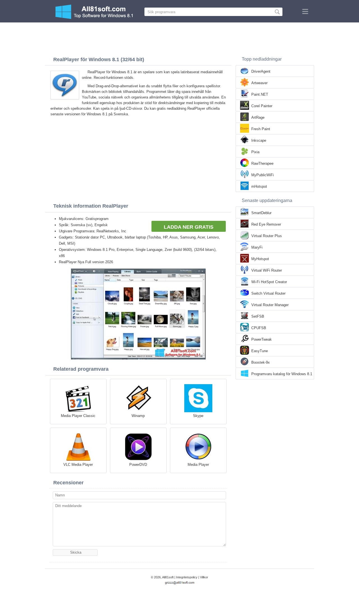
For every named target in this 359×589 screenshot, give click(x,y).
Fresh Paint (260, 129)
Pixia (255, 152)
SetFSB (257, 316)
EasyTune (259, 351)
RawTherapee (262, 163)
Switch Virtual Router (268, 293)
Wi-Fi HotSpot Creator (269, 282)
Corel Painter (261, 106)
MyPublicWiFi (262, 175)
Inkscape (258, 140)
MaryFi (257, 247)
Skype (198, 416)
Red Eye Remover (266, 224)
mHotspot (259, 186)
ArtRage (257, 117)
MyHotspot (260, 259)
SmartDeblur (261, 213)
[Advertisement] (179, 38)
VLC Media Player (78, 464)
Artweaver (259, 83)
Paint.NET (259, 94)
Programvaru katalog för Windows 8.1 (281, 374)
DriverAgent (260, 71)
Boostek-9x (260, 362)
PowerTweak (261, 339)
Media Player (198, 464)
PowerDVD (138, 464)
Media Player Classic (78, 416)
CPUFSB (258, 328)
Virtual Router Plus (266, 236)
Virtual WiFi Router (266, 270)
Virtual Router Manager (270, 305)
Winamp (138, 416)
